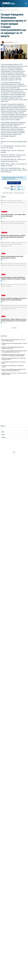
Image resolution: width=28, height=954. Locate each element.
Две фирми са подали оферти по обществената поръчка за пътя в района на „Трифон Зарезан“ (13, 355)
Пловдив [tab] (3, 437)
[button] (26, 3)
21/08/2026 (4, 280)
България (4, 211)
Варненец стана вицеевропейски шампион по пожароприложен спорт (13, 348)
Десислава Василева (9, 42)
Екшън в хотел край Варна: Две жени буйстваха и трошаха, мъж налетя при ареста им (13, 370)
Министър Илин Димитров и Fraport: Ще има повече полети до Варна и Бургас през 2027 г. (14, 351)
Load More (14, 327)
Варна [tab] (3, 431)
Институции (16, 42)
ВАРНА (3, 253)
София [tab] (3, 434)
